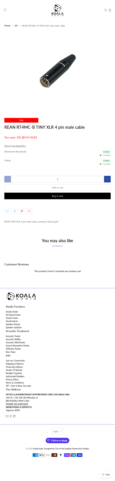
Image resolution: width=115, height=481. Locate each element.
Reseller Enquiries (14, 373)
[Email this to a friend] (29, 211)
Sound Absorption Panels (17, 345)
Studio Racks (12, 321)
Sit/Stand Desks (13, 315)
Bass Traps (10, 352)
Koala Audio (38, 449)
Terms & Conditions (15, 382)
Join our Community (15, 360)
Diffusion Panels (13, 348)
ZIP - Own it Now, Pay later (18, 386)
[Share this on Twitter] (7, 211)
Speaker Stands (13, 324)
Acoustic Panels (13, 336)
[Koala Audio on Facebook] (10, 416)
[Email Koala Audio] (7, 416)
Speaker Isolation (14, 327)
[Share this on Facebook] (14, 211)
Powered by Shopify (80, 449)
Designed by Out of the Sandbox (58, 449)
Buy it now (57, 195)
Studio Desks (12, 311)
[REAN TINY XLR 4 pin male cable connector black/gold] (57, 71)
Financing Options (14, 367)
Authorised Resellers (15, 376)
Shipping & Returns (15, 363)
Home (7, 25)
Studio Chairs (12, 318)
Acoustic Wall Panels (15, 342)
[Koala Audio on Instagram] (14, 416)
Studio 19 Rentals (14, 370)
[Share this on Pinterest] (22, 211)
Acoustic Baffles (13, 339)
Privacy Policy (12, 379)
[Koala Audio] (57, 10)
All (16, 25)
